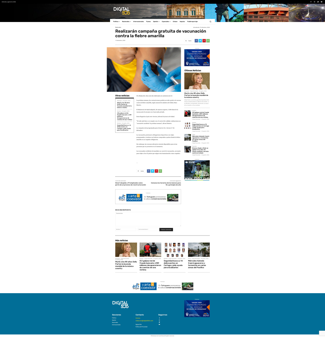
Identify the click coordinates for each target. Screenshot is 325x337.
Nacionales (118, 27)
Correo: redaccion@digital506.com (144, 319)
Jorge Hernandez (194, 91)
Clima (193, 134)
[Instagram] (314, 2)
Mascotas (194, 146)
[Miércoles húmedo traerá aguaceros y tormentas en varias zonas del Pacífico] (187, 137)
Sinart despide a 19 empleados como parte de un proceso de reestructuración (130, 184)
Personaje (119, 100)
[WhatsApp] (208, 40)
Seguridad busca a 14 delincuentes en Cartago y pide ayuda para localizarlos (124, 127)
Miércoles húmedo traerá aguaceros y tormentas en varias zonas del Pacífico (200, 138)
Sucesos (119, 111)
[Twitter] (318, 2)
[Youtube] (321, 2)
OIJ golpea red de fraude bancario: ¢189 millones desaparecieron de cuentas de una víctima (200, 115)
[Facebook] (311, 2)
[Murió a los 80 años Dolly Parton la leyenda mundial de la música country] (197, 81)
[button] (210, 21)
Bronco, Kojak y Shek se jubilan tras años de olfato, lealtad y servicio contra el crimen (200, 150)
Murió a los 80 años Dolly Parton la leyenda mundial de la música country (124, 105)
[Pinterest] (204, 40)
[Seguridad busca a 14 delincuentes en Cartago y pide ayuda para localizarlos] (187, 125)
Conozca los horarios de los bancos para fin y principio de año (166, 184)
